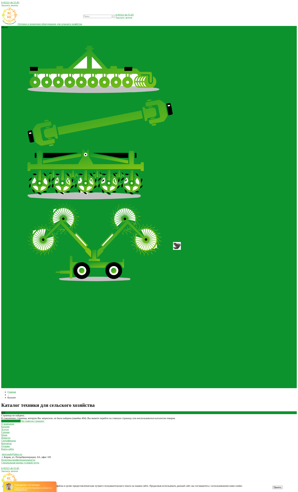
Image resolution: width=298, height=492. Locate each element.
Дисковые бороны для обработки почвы (48, 33)
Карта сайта (7, 449)
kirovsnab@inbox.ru (12, 454)
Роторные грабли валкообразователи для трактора (54, 286)
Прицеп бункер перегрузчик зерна (90, 358)
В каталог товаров (11, 421)
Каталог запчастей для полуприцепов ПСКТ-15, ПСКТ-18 (135, 384)
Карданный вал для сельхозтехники (89, 33)
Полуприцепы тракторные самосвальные (49, 358)
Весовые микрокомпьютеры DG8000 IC (48, 300)
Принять (277, 487)
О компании (8, 204)
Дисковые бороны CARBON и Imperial (48, 98)
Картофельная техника (64, 35)
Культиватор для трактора (123, 38)
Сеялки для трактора (74, 41)
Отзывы (6, 209)
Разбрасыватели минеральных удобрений (49, 367)
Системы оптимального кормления (95, 35)
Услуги (5, 429)
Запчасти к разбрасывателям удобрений (82, 384)
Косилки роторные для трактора (92, 38)
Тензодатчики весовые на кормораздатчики (138, 35)
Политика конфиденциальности (18, 460)
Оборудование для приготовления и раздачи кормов (55, 330)
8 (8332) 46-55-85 (10, 2)
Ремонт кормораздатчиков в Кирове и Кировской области (215, 191)
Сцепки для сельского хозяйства (89, 350)
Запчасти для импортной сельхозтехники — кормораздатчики (60, 381)
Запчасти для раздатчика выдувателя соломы (186, 172)
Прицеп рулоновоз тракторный (125, 358)
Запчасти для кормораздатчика (142, 381)
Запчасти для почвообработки (43, 386)
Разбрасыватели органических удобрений (76, 44)
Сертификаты (9, 207)
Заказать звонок (9, 5)
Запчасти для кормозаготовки (109, 381)
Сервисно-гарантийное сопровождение (214, 203)
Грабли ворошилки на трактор (43, 283)
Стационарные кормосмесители (73, 336)
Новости (21, 207)
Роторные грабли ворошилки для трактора (103, 286)
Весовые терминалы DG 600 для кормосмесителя (96, 300)
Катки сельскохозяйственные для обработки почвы (54, 314)
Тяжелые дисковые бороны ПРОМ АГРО (129, 98)
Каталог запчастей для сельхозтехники (119, 44)
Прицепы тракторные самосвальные (55, 361)
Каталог (5, 426)
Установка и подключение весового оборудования (213, 197)
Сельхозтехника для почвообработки (105, 41)
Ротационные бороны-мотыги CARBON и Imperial (136, 33)
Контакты (278, 208)
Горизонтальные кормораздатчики (103, 333)
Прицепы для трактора (137, 41)
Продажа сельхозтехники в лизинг (214, 207)
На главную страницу (32, 421)
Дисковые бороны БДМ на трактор (87, 98)
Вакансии (289, 208)
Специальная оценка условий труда (20, 462)
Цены (4, 435)
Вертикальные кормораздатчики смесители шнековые (56, 333)
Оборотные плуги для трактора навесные (49, 350)
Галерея (15, 209)
